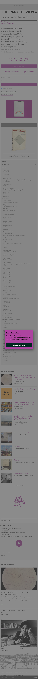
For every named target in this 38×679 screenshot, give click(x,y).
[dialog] (19, 339)
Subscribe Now (19, 345)
